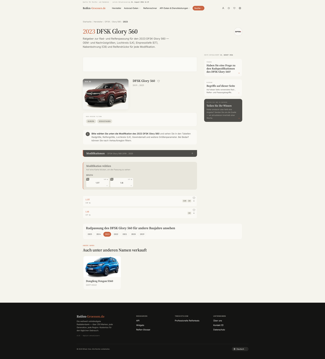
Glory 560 (116, 21)
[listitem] (102, 272)
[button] (140, 153)
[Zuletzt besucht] (228, 8)
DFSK (107, 21)
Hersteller (116, 8)
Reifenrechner (150, 8)
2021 (125, 234)
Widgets (140, 325)
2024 (98, 234)
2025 (90, 234)
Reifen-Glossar (143, 329)
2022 (116, 234)
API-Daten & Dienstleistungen (174, 8)
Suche (197, 8)
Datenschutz (219, 329)
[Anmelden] (223, 8)
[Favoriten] (234, 8)
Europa (91, 121)
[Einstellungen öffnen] (240, 8)
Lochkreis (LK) (125, 42)
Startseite (87, 21)
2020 (133, 234)
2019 (142, 234)
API (137, 320)
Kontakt (217, 325)
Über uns (217, 320)
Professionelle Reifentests (187, 320)
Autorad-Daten (131, 8)
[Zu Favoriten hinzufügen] (158, 81)
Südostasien (104, 121)
